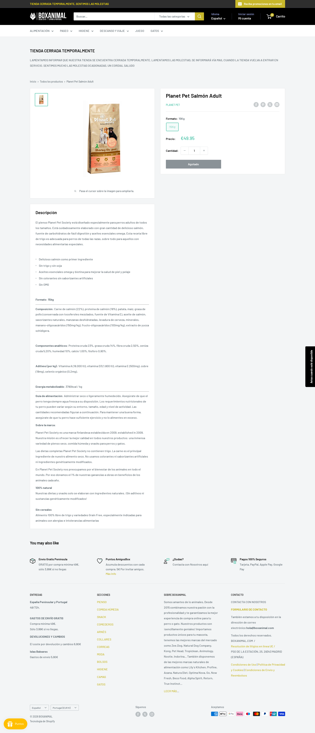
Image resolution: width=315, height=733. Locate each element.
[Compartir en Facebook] (256, 104)
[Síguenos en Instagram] (151, 714)
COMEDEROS (105, 624)
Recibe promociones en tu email (263, 3)
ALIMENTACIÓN (40, 30)
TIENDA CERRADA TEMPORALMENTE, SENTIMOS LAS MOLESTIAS (69, 3)
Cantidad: (172, 150)
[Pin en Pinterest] (263, 104)
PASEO (64, 30)
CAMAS (101, 677)
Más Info (111, 573)
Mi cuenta (244, 18)
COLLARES (104, 639)
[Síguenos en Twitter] (144, 714)
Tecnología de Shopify (42, 721)
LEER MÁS (170, 691)
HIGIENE (84, 30)
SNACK (101, 617)
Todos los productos (51, 81)
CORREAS (103, 646)
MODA (100, 654)
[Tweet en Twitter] (270, 104)
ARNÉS (101, 632)
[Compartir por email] (276, 104)
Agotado (193, 164)
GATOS (155, 30)
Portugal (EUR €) (62, 707)
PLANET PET (173, 104)
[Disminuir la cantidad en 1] (184, 150)
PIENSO (102, 602)
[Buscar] (199, 16)
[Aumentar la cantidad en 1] (204, 150)
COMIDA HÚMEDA (108, 609)
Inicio (33, 81)
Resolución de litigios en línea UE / (253, 646)
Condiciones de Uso (243, 664)
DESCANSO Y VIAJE (112, 30)
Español (36, 707)
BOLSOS (102, 661)
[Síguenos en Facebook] (138, 714)
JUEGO (139, 30)
